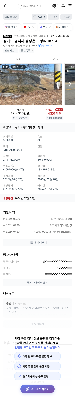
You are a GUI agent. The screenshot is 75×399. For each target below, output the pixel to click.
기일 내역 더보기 (37, 242)
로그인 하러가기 (39, 389)
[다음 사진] (70, 84)
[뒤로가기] (10, 6)
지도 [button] (56, 59)
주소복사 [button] (47, 45)
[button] (31, 84)
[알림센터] (63, 5)
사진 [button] (19, 59)
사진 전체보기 (18, 67)
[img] (12, 165)
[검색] (54, 6)
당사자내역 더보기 (37, 282)
